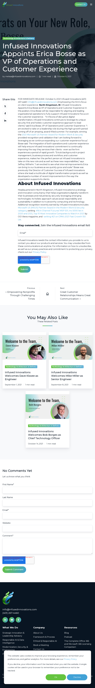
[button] (91, 4)
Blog (66, 633)
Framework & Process (44, 637)
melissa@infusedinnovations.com (20, 76)
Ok (55, 677)
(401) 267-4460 (10, 613)
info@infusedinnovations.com (19, 609)
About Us (38, 633)
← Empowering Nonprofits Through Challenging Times (20, 295)
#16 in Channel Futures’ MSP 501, (52, 210)
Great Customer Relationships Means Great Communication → (75, 295)
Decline (77, 677)
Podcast (68, 637)
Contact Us (80, 4)
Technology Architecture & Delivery (18, 38)
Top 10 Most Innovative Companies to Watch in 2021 (58, 213)
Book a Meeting (41, 645)
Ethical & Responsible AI (45, 641)
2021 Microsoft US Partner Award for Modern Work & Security (52, 135)
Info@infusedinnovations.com (42, 102)
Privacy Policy (70, 659)
